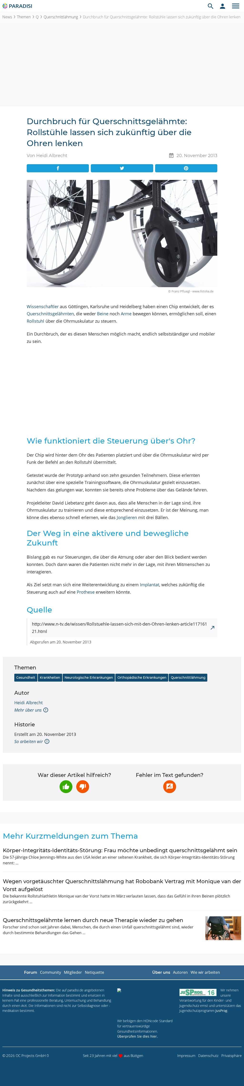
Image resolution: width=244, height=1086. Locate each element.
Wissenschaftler (43, 306)
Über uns (161, 972)
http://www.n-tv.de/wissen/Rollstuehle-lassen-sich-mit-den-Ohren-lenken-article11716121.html (119, 627)
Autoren (180, 972)
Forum (30, 972)
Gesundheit (25, 677)
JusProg (221, 1010)
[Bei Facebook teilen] (58, 168)
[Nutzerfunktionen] (223, 6)
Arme (126, 313)
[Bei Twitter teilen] (122, 168)
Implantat (149, 584)
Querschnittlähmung (61, 17)
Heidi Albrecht (28, 702)
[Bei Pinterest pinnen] (186, 168)
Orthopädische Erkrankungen (141, 677)
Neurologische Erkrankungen (89, 677)
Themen (24, 17)
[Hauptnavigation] (236, 6)
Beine (102, 313)
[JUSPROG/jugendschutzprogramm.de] (198, 992)
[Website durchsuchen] (211, 6)
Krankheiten (50, 677)
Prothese (86, 592)
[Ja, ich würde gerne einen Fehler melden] (169, 786)
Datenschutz (208, 1055)
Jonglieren (127, 517)
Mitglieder (73, 972)
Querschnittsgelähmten (50, 313)
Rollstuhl (35, 321)
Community (50, 972)
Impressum (186, 1055)
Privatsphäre (231, 1055)
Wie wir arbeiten (205, 972)
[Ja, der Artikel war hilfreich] (66, 786)
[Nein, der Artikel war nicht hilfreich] (82, 786)
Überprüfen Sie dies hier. (137, 1036)
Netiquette (94, 972)
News (7, 17)
